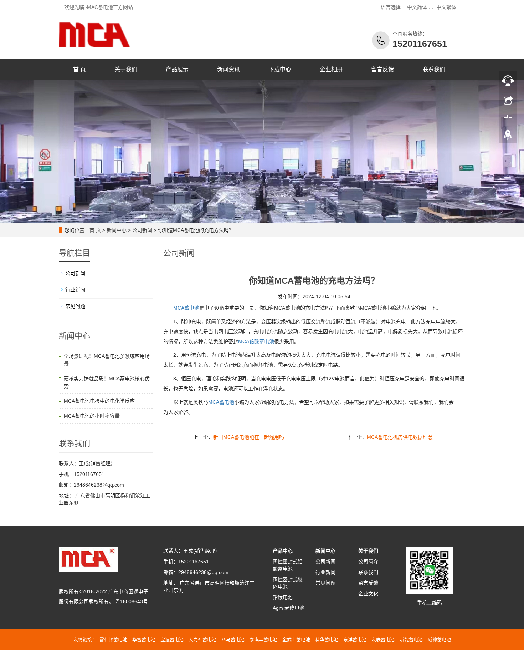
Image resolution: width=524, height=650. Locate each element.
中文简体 (417, 7)
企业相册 (331, 69)
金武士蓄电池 (296, 639)
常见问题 (75, 306)
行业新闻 (75, 290)
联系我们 (433, 69)
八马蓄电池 (233, 639)
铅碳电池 (283, 597)
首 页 (79, 69)
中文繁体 (446, 7)
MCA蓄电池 (186, 308)
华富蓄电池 (143, 639)
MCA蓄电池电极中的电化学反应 (99, 401)
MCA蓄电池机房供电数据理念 (400, 437)
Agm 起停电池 (288, 608)
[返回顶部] (508, 137)
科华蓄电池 (326, 639)
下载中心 (279, 69)
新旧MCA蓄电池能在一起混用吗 (248, 437)
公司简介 (368, 561)
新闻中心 (117, 230)
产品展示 (177, 69)
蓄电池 (221, 402)
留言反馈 (382, 69)
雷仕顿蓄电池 (113, 639)
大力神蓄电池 (202, 639)
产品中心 (283, 551)
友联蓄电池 (383, 639)
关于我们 (125, 69)
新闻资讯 (228, 69)
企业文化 (368, 593)
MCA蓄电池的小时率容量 (92, 416)
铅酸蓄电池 (256, 341)
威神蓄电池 (439, 639)
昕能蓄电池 (411, 639)
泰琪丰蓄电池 (263, 639)
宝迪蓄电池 (172, 639)
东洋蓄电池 (354, 639)
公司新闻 (142, 230)
